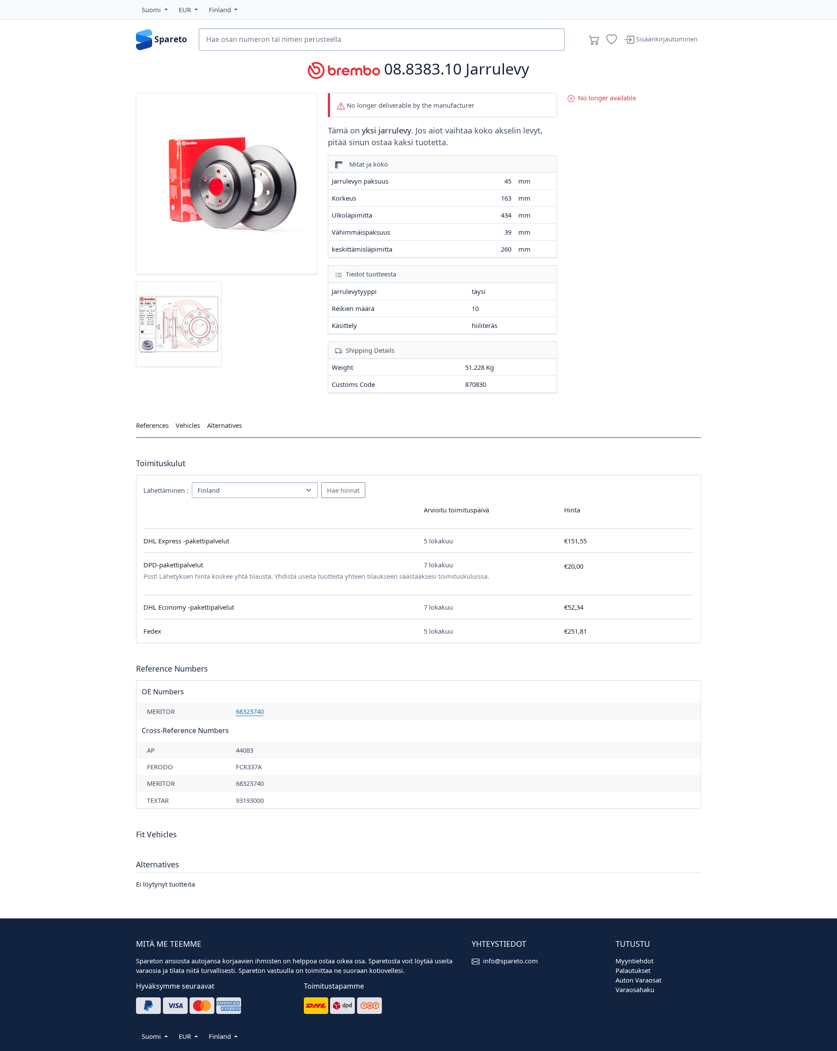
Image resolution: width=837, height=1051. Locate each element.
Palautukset (633, 970)
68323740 (250, 711)
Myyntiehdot (634, 960)
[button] (155, 9)
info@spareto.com (510, 960)
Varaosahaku (635, 989)
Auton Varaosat (638, 980)
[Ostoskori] (594, 39)
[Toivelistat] (611, 39)
